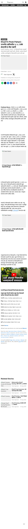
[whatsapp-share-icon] (2, 83)
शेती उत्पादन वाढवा (5, 5)
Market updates (20, 334)
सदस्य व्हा (6, 325)
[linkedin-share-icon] (11, 83)
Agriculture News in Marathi (15, 331)
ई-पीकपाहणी (15, 210)
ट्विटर (14, 340)
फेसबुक (11, 340)
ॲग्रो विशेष (13, 5)
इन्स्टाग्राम (18, 340)
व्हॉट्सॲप (2, 341)
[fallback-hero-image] (6, 384)
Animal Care (6, 335)
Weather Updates (14, 335)
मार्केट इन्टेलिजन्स (20, 5)
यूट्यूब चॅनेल (20, 341)
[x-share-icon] (5, 83)
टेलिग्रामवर (22, 340)
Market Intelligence (11, 334)
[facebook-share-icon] (8, 83)
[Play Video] (14, 274)
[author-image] (2, 74)
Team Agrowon (8, 74)
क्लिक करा (24, 328)
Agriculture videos (5, 332)
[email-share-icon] (14, 83)
